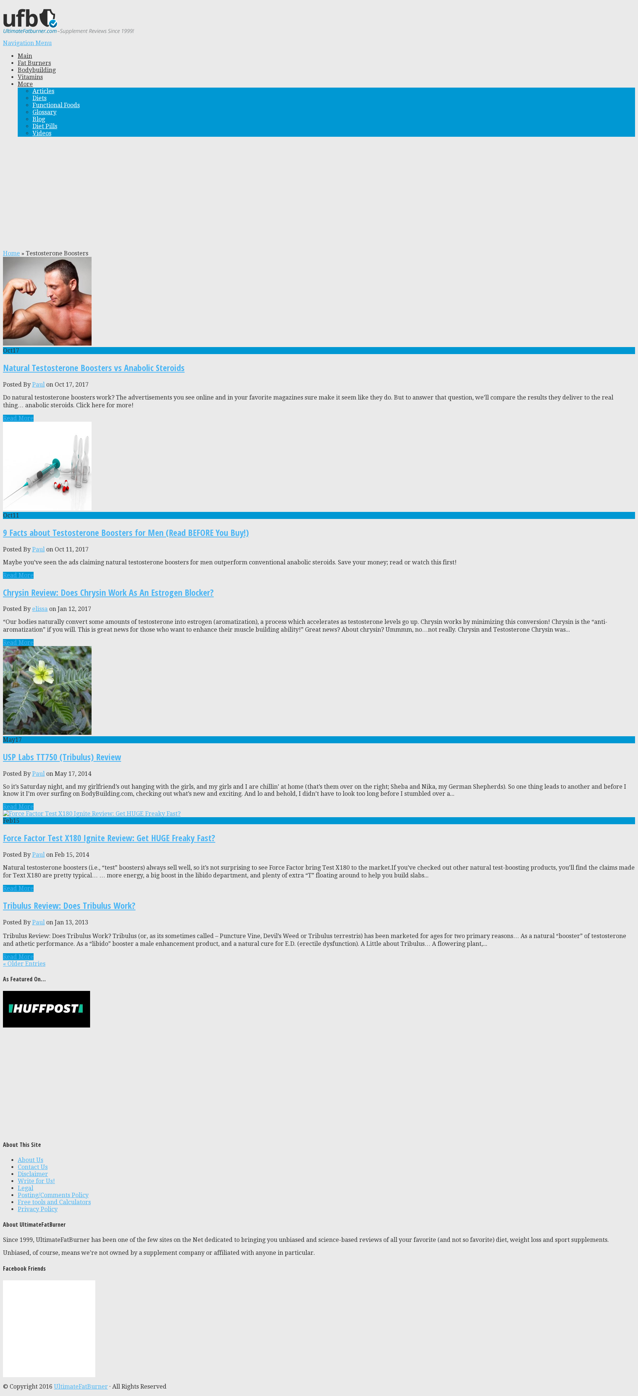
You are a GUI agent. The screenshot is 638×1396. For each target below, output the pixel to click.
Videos (41, 133)
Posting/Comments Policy (53, 1195)
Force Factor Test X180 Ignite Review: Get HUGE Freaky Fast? (109, 838)
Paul (38, 384)
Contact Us (33, 1167)
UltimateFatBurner (81, 1386)
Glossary (44, 112)
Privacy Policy (38, 1209)
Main (25, 56)
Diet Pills (44, 126)
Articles (43, 91)
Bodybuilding (37, 70)
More (25, 84)
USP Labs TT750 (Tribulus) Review (62, 757)
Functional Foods (56, 105)
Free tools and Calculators (54, 1202)
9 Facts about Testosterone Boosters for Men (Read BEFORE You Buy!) (126, 532)
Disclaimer (33, 1174)
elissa (40, 608)
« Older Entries (24, 963)
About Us (30, 1160)
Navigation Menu (27, 43)
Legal (25, 1188)
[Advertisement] (319, 194)
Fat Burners (34, 63)
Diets (39, 98)
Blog (38, 119)
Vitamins (30, 77)
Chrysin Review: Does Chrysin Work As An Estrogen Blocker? (108, 592)
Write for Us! (36, 1181)
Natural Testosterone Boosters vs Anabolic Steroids (94, 367)
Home (11, 253)
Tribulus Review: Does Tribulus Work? (69, 905)
